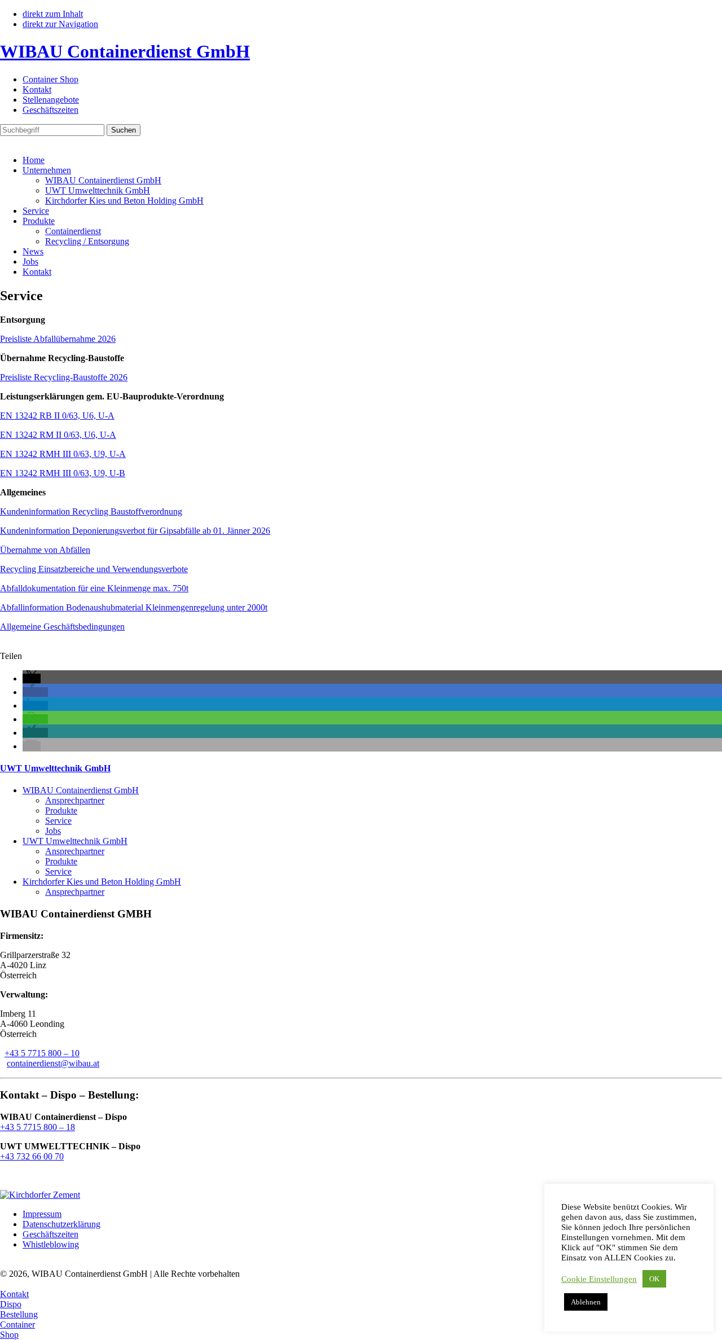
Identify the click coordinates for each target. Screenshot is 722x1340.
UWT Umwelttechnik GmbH (97, 190)
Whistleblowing (51, 1244)
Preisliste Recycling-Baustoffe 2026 (63, 377)
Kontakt (37, 89)
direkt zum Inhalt (53, 14)
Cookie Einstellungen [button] (599, 1279)
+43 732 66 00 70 (32, 1156)
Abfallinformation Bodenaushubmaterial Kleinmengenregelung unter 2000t (133, 607)
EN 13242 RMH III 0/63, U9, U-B (62, 473)
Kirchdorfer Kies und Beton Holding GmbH (124, 200)
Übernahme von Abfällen (45, 550)
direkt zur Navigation (60, 24)
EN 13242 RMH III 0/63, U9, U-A (63, 454)
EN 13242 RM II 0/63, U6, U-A (58, 435)
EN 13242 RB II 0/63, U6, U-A (57, 415)
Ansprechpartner (74, 800)
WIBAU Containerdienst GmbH (103, 180)
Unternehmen (47, 170)
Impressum (42, 1214)
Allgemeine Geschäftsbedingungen (62, 626)
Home (34, 160)
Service (36, 211)
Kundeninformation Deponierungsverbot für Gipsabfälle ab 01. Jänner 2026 (135, 530)
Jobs (30, 261)
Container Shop (50, 79)
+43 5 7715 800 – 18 (37, 1127)
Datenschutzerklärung (61, 1224)
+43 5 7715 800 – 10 (42, 1053)
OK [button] (654, 1279)
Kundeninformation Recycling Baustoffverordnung (91, 511)
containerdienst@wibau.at (53, 1063)
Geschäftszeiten (50, 110)
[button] (32, 678)
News (33, 251)
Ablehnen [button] (586, 1302)
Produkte (39, 221)
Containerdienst (73, 231)
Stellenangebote (51, 99)
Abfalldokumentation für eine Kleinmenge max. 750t (94, 588)
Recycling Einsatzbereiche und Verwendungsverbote (94, 569)
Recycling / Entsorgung (87, 241)
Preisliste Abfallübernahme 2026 (58, 339)
